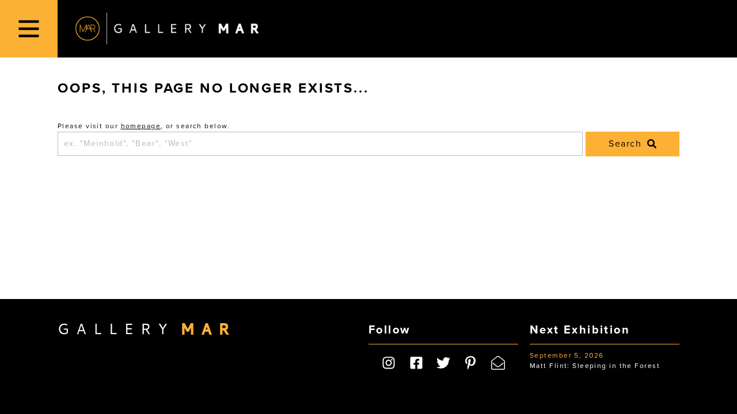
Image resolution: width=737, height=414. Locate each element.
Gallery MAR (167, 28)
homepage (141, 126)
